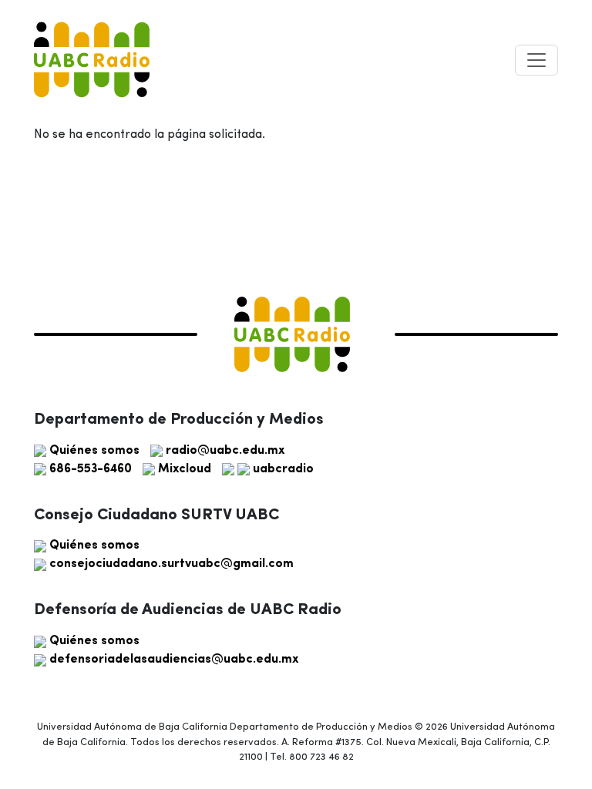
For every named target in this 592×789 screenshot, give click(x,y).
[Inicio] (92, 59)
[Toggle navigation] (536, 60)
